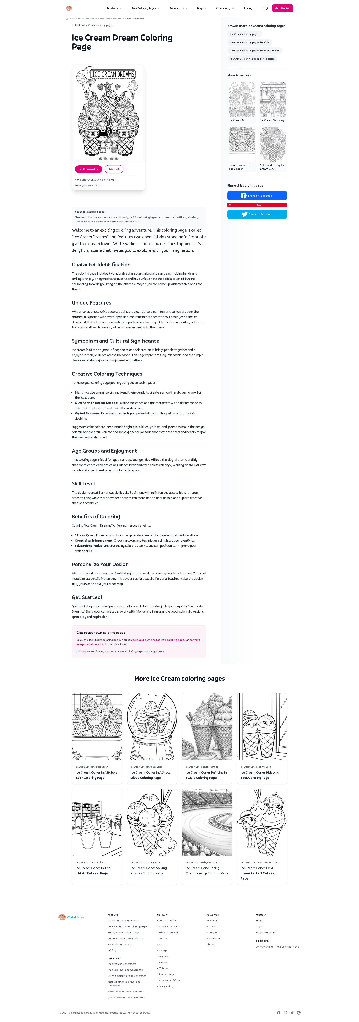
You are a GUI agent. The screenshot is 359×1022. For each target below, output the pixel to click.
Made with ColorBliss (169, 932)
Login (266, 8)
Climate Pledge (166, 974)
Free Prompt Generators (122, 964)
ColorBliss (82, 651)
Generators (176, 8)
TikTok (210, 944)
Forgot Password (266, 932)
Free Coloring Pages (143, 8)
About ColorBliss (167, 920)
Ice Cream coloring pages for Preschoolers (255, 50)
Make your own (84, 185)
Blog (199, 8)
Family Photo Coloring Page (123, 932)
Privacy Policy (165, 986)
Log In (259, 926)
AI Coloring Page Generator (123, 920)
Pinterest (212, 926)
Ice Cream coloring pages (112, 18)
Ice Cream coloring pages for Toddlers (252, 58)
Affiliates (162, 968)
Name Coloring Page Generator (126, 991)
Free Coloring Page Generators (126, 970)
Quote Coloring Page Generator (126, 997)
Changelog (163, 956)
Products (112, 8)
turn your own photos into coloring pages (159, 640)
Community (223, 8)
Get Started (282, 8)
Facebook (211, 920)
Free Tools (114, 958)
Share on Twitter (260, 214)
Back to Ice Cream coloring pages (94, 25)
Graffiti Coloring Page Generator (127, 976)
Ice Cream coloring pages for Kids (249, 42)
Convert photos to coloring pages (128, 926)
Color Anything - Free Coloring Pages (277, 946)
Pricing (248, 8)
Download (89, 169)
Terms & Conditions (168, 980)
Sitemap (162, 950)
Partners (162, 962)
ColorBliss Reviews (168, 926)
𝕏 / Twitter (213, 938)
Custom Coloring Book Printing (126, 938)
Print (112, 169)
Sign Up (260, 920)
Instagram (212, 932)
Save (259, 204)
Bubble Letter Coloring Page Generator (124, 983)
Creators (162, 938)
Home (72, 18)
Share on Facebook (260, 195)
